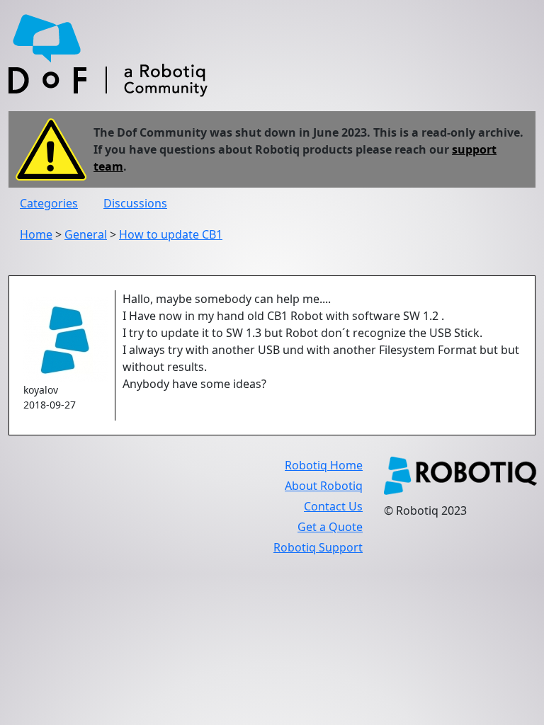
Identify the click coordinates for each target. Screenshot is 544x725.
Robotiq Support (318, 547)
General (85, 234)
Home (36, 234)
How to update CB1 (170, 234)
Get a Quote (330, 527)
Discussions (135, 203)
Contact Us (333, 506)
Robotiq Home (324, 465)
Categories (49, 203)
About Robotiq (324, 485)
